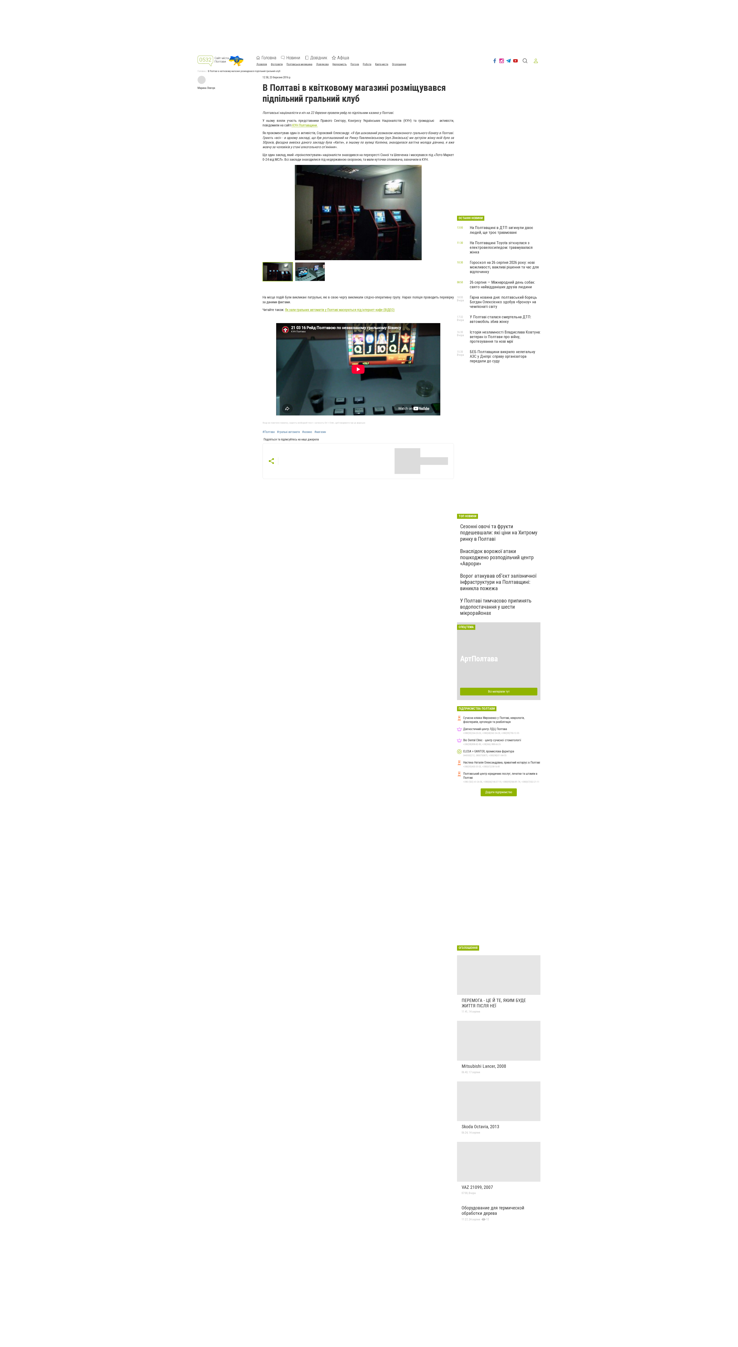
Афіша (343, 58)
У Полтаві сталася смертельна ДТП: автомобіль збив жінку (500, 319)
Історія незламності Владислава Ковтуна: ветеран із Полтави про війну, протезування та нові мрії (505, 337)
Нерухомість (339, 64)
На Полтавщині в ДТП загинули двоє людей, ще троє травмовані (501, 230)
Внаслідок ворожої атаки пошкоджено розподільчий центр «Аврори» (497, 557)
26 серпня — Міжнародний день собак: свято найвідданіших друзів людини (502, 284)
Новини (293, 58)
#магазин (320, 432)
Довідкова (322, 64)
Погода (355, 64)
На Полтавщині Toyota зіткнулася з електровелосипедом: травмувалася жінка (501, 247)
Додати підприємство (498, 792)
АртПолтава (479, 658)
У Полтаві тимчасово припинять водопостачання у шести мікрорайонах (495, 606)
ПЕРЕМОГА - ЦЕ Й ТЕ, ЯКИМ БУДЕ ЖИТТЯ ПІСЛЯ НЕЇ (494, 1003)
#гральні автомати (288, 432)
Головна (269, 58)
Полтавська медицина (299, 64)
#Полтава (269, 432)
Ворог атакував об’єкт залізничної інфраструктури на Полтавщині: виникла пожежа (498, 582)
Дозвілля (261, 64)
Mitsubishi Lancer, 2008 (484, 1066)
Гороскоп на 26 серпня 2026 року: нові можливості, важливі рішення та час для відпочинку (504, 267)
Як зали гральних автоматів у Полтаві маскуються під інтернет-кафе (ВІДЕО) (340, 310)
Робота (367, 64)
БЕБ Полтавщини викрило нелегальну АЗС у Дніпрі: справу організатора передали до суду (502, 356)
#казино (307, 432)
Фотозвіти (277, 64)
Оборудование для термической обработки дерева (493, 1210)
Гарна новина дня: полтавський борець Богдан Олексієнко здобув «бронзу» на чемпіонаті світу (503, 302)
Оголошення (399, 64)
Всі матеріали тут (499, 691)
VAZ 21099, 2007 (477, 1187)
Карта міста (381, 64)
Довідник (318, 58)
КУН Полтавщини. (305, 125)
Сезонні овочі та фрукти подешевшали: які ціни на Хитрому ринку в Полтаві (498, 532)
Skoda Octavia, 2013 (480, 1126)
